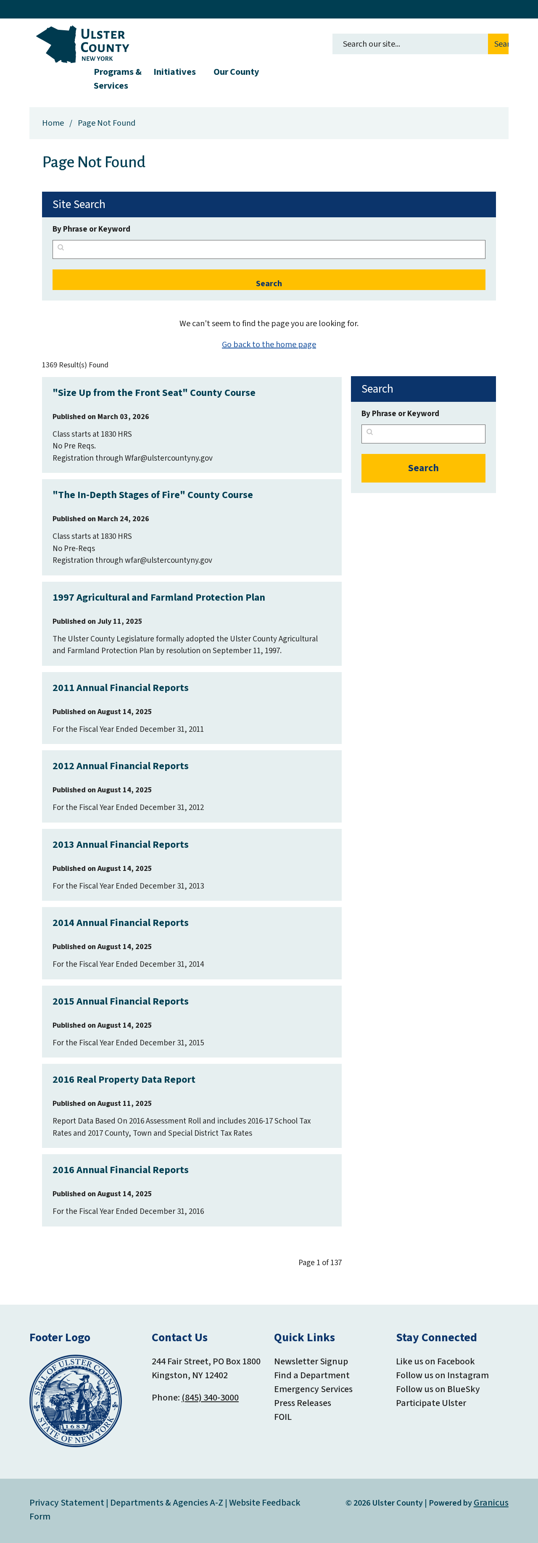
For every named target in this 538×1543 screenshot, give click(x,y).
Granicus (491, 1502)
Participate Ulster (431, 1403)
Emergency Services (313, 1389)
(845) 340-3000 (210, 1397)
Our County (236, 72)
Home (53, 123)
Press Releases (302, 1403)
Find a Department (312, 1375)
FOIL (283, 1417)
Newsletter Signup (311, 1361)
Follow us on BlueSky (438, 1389)
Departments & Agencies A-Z (166, 1502)
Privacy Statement (66, 1502)
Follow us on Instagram (442, 1375)
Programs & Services (118, 77)
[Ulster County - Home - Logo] (82, 44)
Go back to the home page (269, 345)
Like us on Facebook (435, 1361)
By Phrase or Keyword (91, 229)
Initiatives (174, 72)
